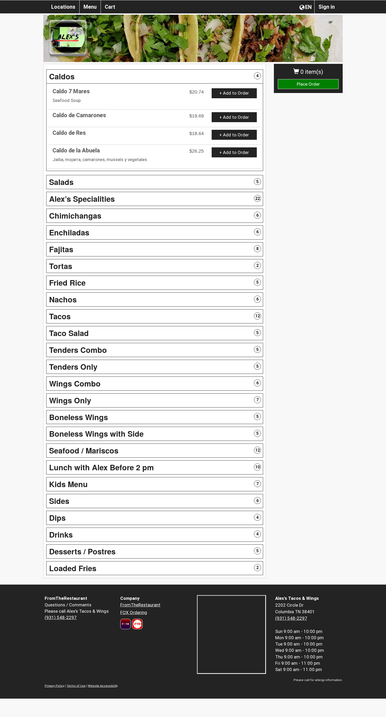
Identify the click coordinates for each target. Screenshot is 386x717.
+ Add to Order (234, 93)
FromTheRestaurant (140, 604)
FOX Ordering (133, 612)
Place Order (308, 84)
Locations (63, 7)
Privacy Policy (54, 686)
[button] (154, 76)
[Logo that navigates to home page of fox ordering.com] (137, 624)
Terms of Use (76, 686)
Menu (90, 7)
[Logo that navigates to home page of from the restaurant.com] (125, 624)
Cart (110, 7)
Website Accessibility (103, 686)
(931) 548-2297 (61, 617)
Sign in (327, 7)
